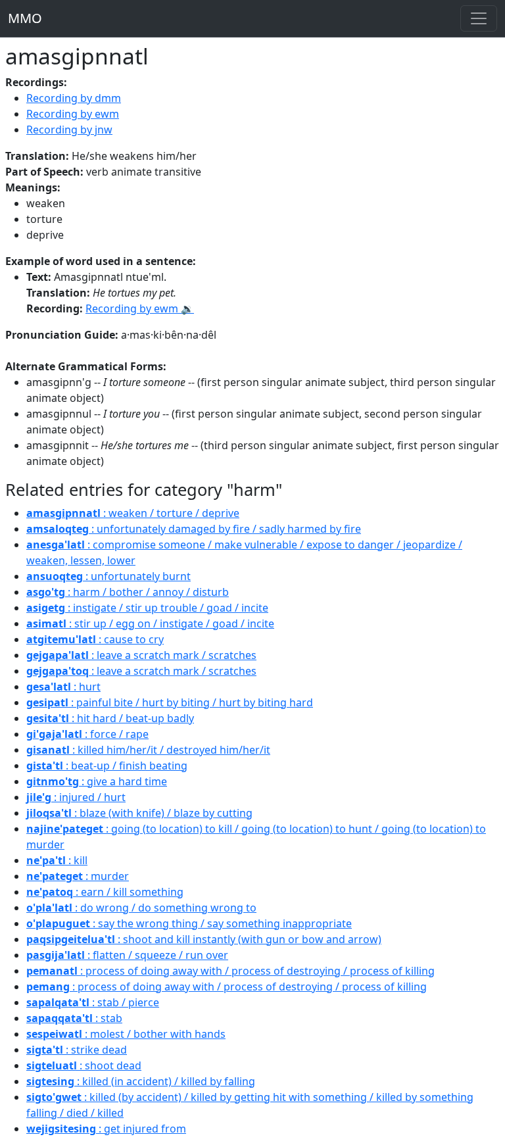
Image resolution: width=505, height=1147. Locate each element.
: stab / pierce (92, 1002)
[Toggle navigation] (478, 18)
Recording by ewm (72, 114)
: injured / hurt (76, 797)
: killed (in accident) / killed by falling (140, 1081)
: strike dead (76, 1049)
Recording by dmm (73, 98)
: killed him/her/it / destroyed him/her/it (148, 750)
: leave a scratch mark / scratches (141, 655)
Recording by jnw (69, 129)
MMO (25, 18)
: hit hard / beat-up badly (110, 718)
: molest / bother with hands (126, 1034)
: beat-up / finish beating (106, 765)
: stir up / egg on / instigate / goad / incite (150, 623)
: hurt (63, 686)
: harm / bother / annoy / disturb (127, 592)
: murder (77, 876)
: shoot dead (83, 1065)
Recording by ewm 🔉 (139, 308)
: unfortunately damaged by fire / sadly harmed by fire (193, 529)
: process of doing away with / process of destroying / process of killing (230, 971)
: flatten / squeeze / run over (127, 955)
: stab (74, 1018)
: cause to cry (95, 639)
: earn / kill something (104, 892)
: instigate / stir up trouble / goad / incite (147, 607)
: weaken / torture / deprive (132, 513)
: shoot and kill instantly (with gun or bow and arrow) (203, 939)
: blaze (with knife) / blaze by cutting (139, 813)
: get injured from (106, 1128)
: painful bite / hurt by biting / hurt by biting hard (169, 702)
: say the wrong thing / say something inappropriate (189, 923)
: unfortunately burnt (108, 576)
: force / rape (87, 734)
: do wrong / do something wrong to (141, 907)
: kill (56, 860)
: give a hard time (96, 781)
